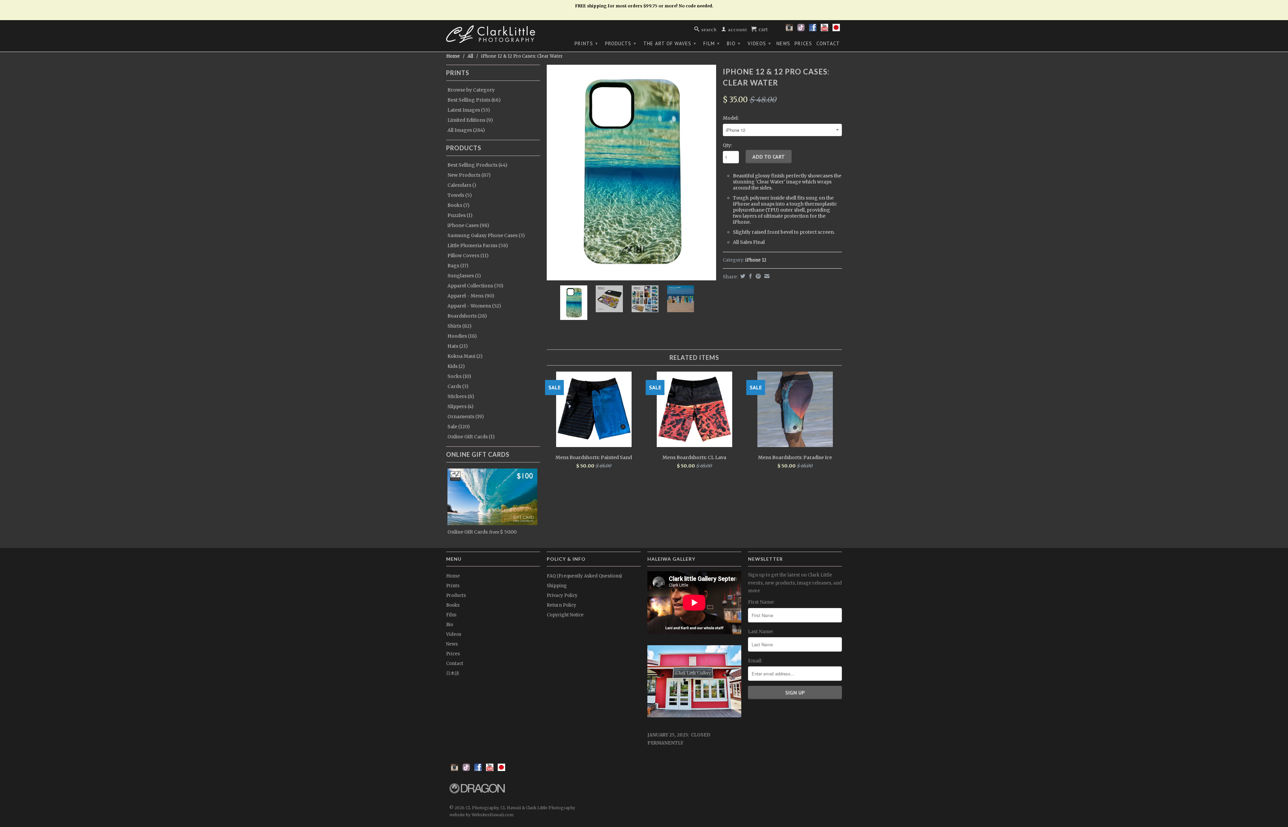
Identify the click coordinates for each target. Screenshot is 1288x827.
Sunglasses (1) (464, 276)
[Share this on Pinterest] (757, 276)
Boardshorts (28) (467, 316)
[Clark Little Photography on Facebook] (812, 29)
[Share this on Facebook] (749, 276)
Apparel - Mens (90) (470, 296)
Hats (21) (457, 346)
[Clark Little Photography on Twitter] (801, 29)
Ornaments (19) (465, 417)
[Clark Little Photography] (493, 34)
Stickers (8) (460, 396)
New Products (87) (469, 175)
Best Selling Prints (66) (474, 100)
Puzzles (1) (460, 215)
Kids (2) (456, 366)
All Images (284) (466, 130)
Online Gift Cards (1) (471, 437)
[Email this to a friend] (766, 276)
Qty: (727, 145)
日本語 (452, 673)
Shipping (557, 586)
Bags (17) (458, 266)
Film (711, 43)
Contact (828, 44)
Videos (759, 43)
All (470, 56)
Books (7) (458, 205)
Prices (803, 44)
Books (453, 605)
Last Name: (760, 631)
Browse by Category (471, 90)
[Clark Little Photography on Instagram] (789, 29)
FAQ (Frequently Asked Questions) (584, 576)
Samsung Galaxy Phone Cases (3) (486, 235)
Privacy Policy (562, 595)
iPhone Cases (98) (468, 225)
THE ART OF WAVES (669, 43)
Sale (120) (458, 427)
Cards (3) (458, 386)
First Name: (761, 602)
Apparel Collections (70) (475, 286)
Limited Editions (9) (470, 120)
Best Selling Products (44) (477, 165)
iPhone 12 (755, 260)
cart (762, 29)
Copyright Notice (565, 615)
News (783, 44)
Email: (755, 661)
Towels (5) (459, 195)
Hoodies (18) (462, 336)
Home (453, 576)
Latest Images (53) (468, 110)
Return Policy (561, 605)
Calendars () (461, 185)
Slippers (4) (460, 406)
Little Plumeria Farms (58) (477, 245)
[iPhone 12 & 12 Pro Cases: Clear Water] (631, 172)
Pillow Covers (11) (468, 256)
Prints (586, 43)
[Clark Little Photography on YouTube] (824, 29)
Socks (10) (459, 376)
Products (620, 43)
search (708, 29)
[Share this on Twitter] (742, 276)
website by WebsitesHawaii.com (481, 814)
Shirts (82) (459, 326)
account (737, 29)
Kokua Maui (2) (465, 356)
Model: (731, 118)
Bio (734, 43)
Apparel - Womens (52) (474, 306)
